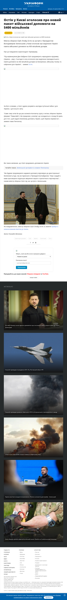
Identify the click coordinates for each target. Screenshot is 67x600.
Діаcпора (22, 571)
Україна (36, 238)
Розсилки (37, 578)
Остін (30, 64)
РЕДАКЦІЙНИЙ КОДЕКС (41, 576)
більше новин (33, 277)
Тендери (37, 562)
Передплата (38, 556)
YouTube (45, 274)
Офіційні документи (9, 572)
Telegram (30, 274)
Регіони (24, 12)
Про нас (37, 552)
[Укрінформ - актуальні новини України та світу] (33, 3)
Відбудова (22, 554)
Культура (31, 12)
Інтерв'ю (6, 554)
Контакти (37, 554)
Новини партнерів (9, 567)
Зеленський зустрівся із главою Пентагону (33, 168)
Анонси (25, 9)
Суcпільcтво (23, 567)
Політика (22, 556)
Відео (5, 559)
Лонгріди (6, 565)
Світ (18, 12)
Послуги (5, 9)
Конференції (7, 569)
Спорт (38, 12)
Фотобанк (11, 9)
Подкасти (7, 550)
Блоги (5, 561)
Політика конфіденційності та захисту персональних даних (40, 570)
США (30, 238)
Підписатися (22, 267)
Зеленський (43, 238)
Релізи (6, 574)
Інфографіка (7, 563)
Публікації (7, 552)
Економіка (12, 12)
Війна (5, 12)
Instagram (37, 274)
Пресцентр (19, 9)
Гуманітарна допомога (20, 238)
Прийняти (49, 597)
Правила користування (41, 560)
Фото (5, 556)
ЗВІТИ (36, 574)
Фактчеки (22, 560)
